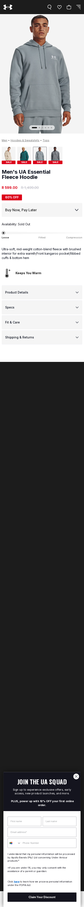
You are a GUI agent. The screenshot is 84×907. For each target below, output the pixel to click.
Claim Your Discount (42, 897)
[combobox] (14, 843)
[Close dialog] (76, 776)
